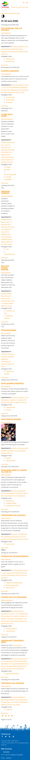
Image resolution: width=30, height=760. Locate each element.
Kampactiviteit (10, 631)
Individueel (4, 400)
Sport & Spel (8, 244)
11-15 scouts (4, 152)
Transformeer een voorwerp (13, 515)
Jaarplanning (10, 59)
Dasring (8, 458)
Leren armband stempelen (12, 383)
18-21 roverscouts (13, 51)
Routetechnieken (11, 503)
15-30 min (4, 54)
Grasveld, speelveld (7, 92)
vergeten (13, 754)
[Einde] (12, 715)
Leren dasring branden (11, 419)
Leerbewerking (10, 407)
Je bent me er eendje (7, 115)
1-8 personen (5, 49)
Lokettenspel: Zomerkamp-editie (12, 641)
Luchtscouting (10, 97)
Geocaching (10, 501)
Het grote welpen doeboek (5, 267)
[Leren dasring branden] (8, 432)
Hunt (7, 249)
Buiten (3, 160)
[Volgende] (8, 715)
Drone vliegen (10, 100)
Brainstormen (10, 61)
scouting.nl (8, 758)
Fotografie (9, 102)
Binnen (25, 51)
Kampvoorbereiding (12, 585)
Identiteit (20, 46)
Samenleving (5, 614)
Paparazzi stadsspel (5, 192)
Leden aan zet (10, 587)
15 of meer (9, 87)
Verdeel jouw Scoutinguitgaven (15, 556)
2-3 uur (6, 222)
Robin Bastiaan (6, 33)
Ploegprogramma (8, 330)
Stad (7, 242)
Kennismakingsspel (10, 174)
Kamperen (4, 578)
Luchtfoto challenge (10, 71)
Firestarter (9, 709)
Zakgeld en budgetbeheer (14, 582)
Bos (27, 664)
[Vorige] (5, 715)
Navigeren (22, 496)
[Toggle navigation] (27, 3)
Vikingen (8, 410)
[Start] (2, 715)
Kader (21, 51)
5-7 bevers (12, 400)
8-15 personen (14, 49)
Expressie (20, 85)
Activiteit (14, 46)
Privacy (3, 758)
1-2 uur (26, 46)
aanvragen (20, 754)
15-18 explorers (12, 90)
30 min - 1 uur (14, 614)
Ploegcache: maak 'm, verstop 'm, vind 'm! (14, 471)
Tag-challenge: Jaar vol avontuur (11, 29)
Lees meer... (4, 65)
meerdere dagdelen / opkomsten (7, 359)
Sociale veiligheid (11, 628)
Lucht (22, 92)
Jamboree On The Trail (13, 505)
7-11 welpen (4, 229)
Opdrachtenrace (9, 254)
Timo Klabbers (17, 645)
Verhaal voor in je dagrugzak (13, 597)
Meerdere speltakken (19, 87)
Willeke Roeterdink (7, 119)
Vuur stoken (16, 704)
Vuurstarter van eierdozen (12, 683)
